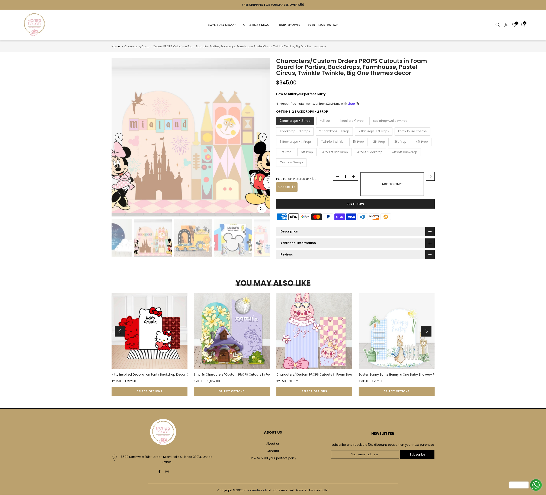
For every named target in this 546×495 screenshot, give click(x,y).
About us (273, 443)
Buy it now (355, 204)
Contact (273, 451)
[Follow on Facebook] (159, 471)
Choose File (286, 187)
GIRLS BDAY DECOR (257, 25)
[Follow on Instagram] (167, 471)
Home (116, 46)
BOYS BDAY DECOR (222, 25)
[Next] (262, 137)
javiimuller (321, 490)
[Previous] (119, 137)
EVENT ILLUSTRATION (323, 25)
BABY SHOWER (289, 25)
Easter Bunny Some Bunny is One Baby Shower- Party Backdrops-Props (414, 374)
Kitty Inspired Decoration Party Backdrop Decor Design (154, 374)
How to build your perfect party (273, 458)
